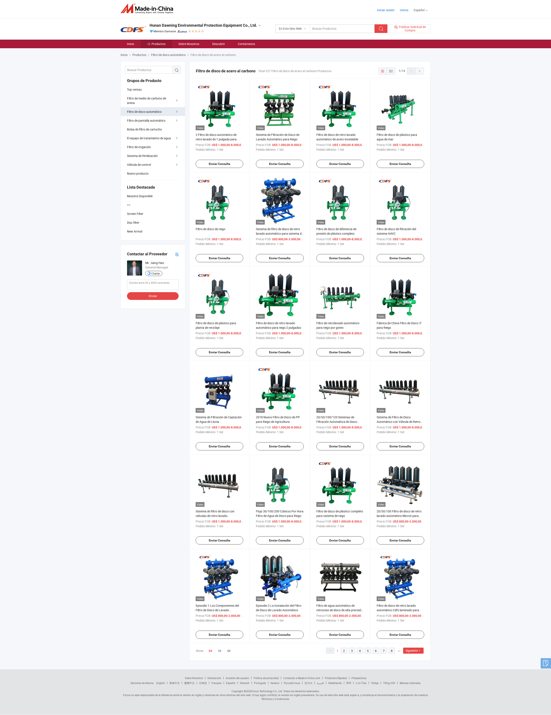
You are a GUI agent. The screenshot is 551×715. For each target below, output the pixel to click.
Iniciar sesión (386, 10)
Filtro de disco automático (144, 112)
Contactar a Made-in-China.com (301, 678)
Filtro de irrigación (139, 147)
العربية (320, 683)
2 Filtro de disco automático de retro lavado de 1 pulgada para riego (216, 139)
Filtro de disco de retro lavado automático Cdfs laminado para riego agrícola (398, 610)
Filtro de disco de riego (210, 229)
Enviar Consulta (219, 164)
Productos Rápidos (336, 678)
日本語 (203, 683)
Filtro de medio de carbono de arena (146, 100)
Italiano (275, 683)
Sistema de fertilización (142, 156)
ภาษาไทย (361, 683)
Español (230, 683)
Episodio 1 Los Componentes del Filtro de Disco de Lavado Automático (217, 610)
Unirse (404, 10)
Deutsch (244, 683)
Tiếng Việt (389, 683)
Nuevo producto (138, 173)
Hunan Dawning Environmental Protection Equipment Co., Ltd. (203, 25)
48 (229, 651)
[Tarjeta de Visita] (177, 254)
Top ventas (134, 89)
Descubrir (218, 44)
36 (219, 651)
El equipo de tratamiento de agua (149, 138)
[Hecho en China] (148, 8)
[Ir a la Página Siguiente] (420, 71)
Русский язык (292, 683)
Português (260, 683)
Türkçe (375, 683)
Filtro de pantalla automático (146, 120)
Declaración (214, 678)
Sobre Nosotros (188, 44)
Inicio (130, 44)
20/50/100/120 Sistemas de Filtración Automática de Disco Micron (336, 421)
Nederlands (335, 683)
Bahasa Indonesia (410, 683)
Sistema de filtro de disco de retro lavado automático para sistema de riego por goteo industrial (279, 233)
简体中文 (174, 683)
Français (216, 683)
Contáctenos (246, 44)
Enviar (153, 296)
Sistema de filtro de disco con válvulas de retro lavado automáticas (215, 515)
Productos (159, 44)
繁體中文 (189, 683)
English (160, 683)
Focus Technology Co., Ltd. (267, 691)
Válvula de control (139, 165)
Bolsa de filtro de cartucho (144, 129)
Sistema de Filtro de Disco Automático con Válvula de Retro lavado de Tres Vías (398, 421)
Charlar (155, 273)
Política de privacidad (266, 678)
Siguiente (412, 650)
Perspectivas (358, 678)
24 (210, 651)
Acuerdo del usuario (237, 678)
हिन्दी (348, 683)
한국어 (308, 683)
